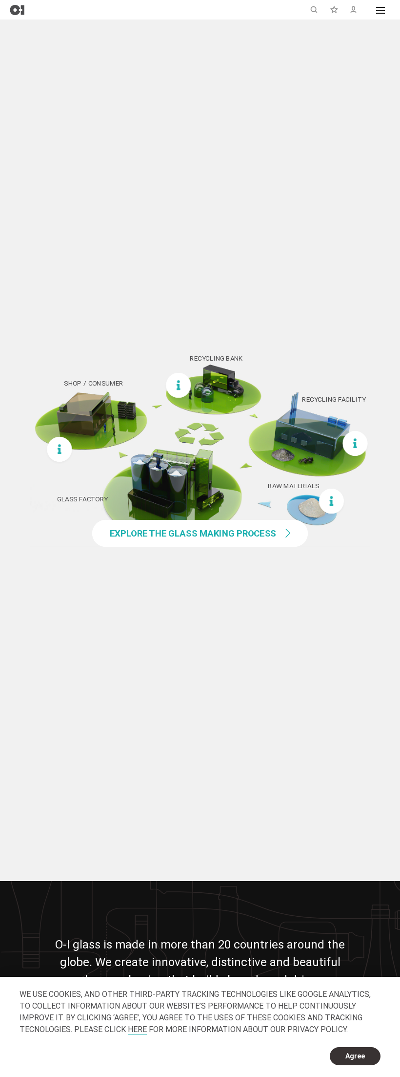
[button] (380, 10)
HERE (137, 1029)
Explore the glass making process (193, 533)
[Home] (17, 10)
